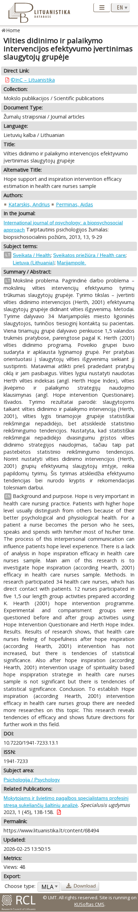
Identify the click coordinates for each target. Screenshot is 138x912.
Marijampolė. (71, 262)
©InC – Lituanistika (33, 79)
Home (13, 30)
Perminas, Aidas (74, 204)
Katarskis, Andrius (29, 204)
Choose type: (20, 886)
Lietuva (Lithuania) (33, 262)
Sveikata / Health (32, 255)
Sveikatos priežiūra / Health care (89, 255)
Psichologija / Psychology (32, 779)
